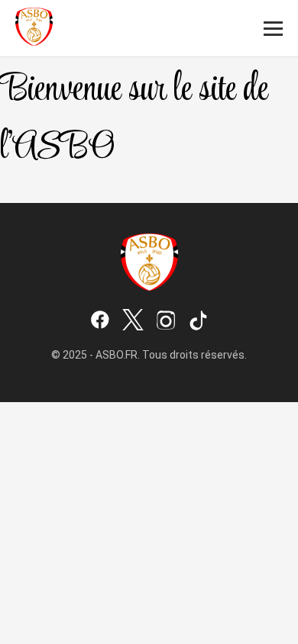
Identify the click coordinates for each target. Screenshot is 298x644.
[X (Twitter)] (133, 321)
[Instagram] (166, 321)
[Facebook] (100, 321)
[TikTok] (198, 321)
